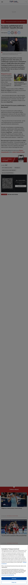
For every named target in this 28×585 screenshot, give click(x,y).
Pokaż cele (14, 582)
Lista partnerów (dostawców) (7, 575)
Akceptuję (14, 578)
